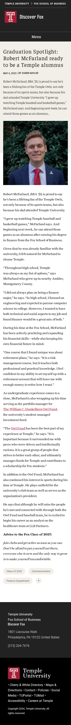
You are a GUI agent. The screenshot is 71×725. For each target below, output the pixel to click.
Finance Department (18, 580)
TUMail (39, 695)
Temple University (17, 3)
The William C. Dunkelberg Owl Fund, (30, 409)
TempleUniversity (37, 673)
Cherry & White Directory (26, 685)
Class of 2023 (14, 571)
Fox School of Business (50, 3)
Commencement (41, 571)
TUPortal (25, 695)
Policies (43, 690)
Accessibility (16, 701)
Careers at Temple (40, 701)
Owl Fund (18, 428)
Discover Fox (32, 17)
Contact (29, 690)
